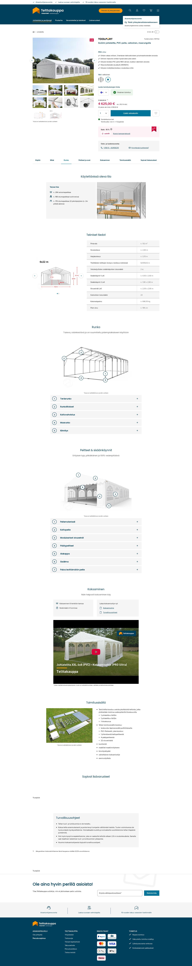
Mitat (52, 160)
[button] (151, 10)
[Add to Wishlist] (155, 113)
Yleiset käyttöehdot (72, 942)
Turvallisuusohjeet (110, 612)
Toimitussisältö (125, 160)
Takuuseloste (70, 945)
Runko (66, 160)
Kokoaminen (105, 160)
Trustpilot (36, 797)
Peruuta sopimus (39, 938)
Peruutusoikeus (71, 949)
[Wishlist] (144, 11)
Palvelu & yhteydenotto (110, 10)
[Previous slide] (32, 60)
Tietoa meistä (70, 952)
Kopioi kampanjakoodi (121, 133)
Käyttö (37, 160)
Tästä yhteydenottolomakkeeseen (143, 22)
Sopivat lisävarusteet (149, 160)
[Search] (130, 10)
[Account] (137, 10)
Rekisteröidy (152, 893)
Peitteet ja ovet (84, 160)
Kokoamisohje (108, 608)
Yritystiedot (69, 934)
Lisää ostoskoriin (130, 113)
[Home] (34, 32)
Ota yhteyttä (37, 934)
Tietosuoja (69, 938)
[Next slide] (94, 60)
